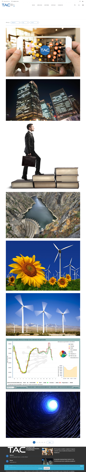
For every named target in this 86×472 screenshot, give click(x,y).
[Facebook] (80, 1)
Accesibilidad (71, 471)
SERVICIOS (39, 5)
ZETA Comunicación (40, 471)
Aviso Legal (47, 471)
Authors (32, 22)
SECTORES (47, 5)
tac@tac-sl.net (16, 1)
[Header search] (74, 5)
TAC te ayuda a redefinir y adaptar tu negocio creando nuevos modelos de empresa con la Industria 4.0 (64, 450)
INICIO (33, 5)
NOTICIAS (53, 5)
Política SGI (65, 471)
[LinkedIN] (82, 1)
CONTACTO (60, 5)
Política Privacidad (54, 471)
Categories (13, 22)
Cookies (61, 471)
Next (50, 442)
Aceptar (47, 468)
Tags (23, 22)
